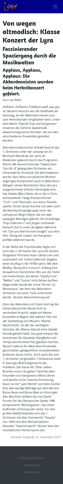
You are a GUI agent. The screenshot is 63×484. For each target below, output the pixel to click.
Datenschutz (31, 472)
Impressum (31, 465)
